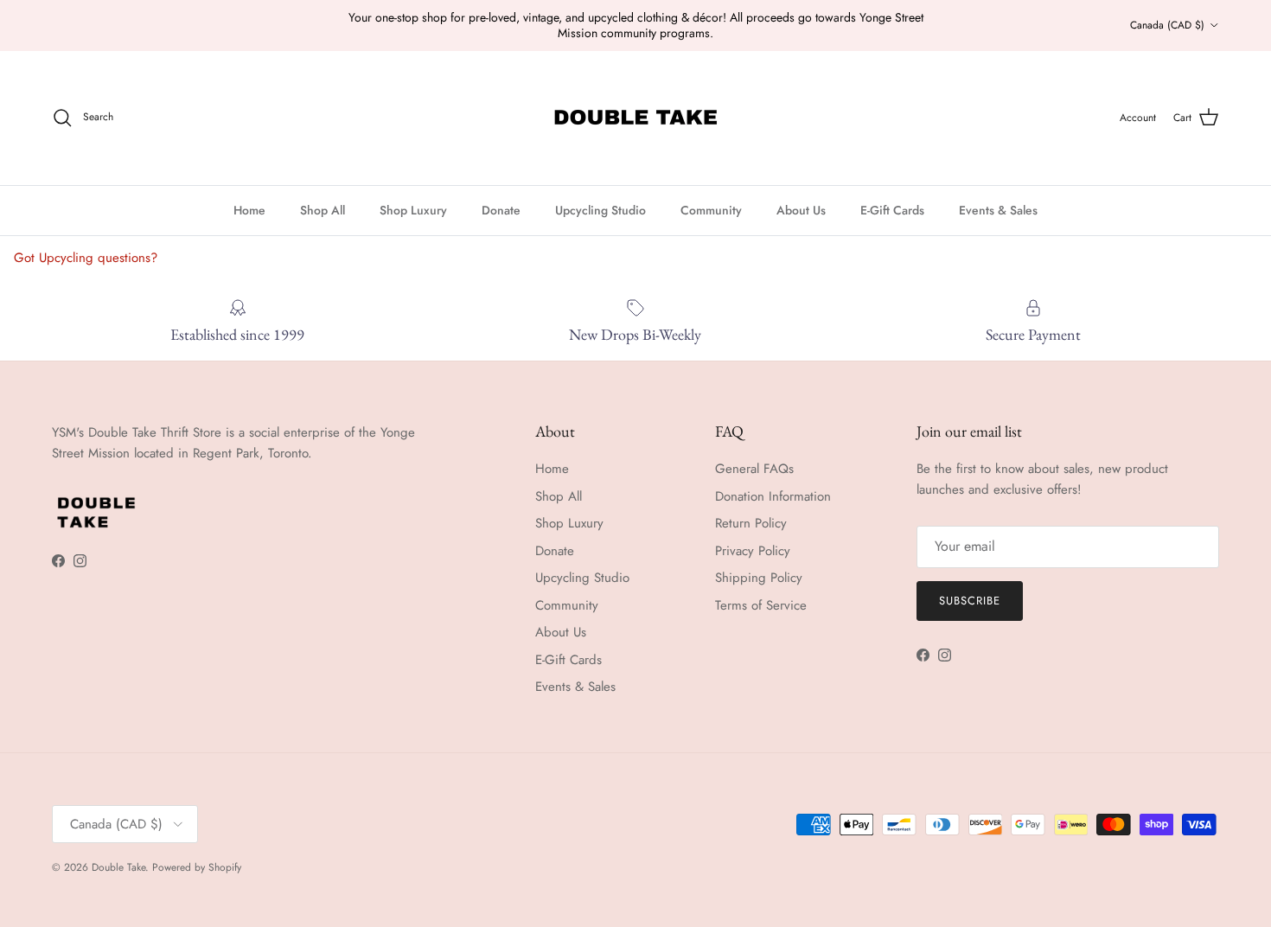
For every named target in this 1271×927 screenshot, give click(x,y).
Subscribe (969, 600)
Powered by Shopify (196, 867)
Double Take (118, 867)
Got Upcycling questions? (85, 257)
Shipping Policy (758, 577)
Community (711, 210)
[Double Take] (635, 118)
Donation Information (773, 496)
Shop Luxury (413, 210)
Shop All (322, 210)
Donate (501, 210)
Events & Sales (998, 210)
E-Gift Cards (892, 210)
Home (249, 210)
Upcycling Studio (600, 210)
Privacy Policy (752, 550)
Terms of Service (761, 605)
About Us (801, 210)
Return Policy (751, 523)
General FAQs (754, 468)
